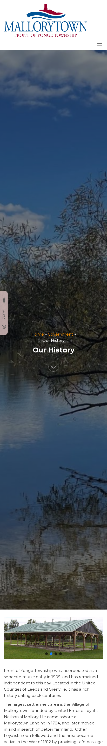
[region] (53, 638)
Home (37, 334)
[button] (99, 44)
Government (60, 334)
